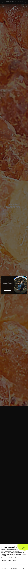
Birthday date (3, 286)
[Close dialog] (26, 276)
